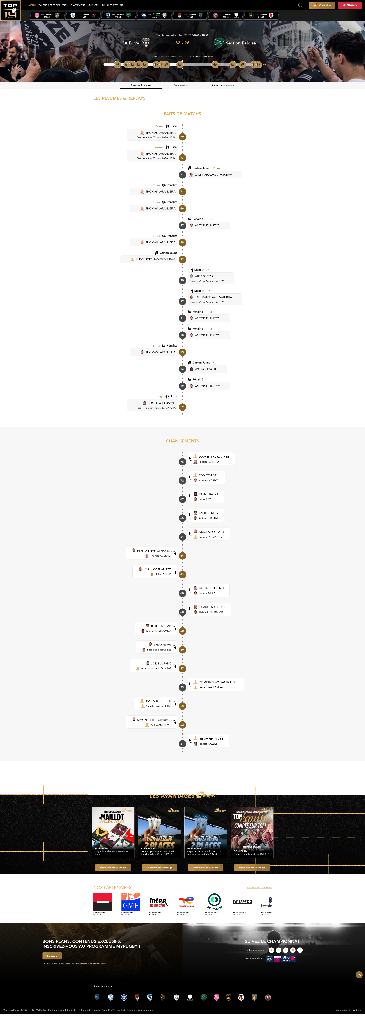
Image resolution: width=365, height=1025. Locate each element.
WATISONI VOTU (206, 369)
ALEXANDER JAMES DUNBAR (156, 259)
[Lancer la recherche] (299, 5)
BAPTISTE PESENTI (211, 588)
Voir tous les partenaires (259, 887)
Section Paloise (241, 43)
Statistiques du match (222, 85)
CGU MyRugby (38, 1010)
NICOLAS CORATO (211, 531)
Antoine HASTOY (215, 281)
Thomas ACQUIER (161, 555)
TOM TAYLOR (208, 475)
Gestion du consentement (140, 1010)
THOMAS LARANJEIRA (161, 132)
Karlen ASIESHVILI (161, 724)
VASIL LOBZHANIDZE (158, 569)
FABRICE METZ (209, 513)
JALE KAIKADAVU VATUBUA (213, 174)
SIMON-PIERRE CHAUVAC (154, 719)
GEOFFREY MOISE (211, 738)
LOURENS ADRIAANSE (214, 456)
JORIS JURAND (161, 663)
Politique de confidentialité (62, 1010)
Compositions (181, 85)
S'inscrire (52, 956)
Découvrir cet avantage (113, 867)
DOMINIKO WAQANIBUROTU (219, 682)
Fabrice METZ (207, 593)
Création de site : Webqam (348, 1010)
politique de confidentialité (93, 963)
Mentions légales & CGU (15, 1010)
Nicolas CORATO (209, 461)
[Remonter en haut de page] (359, 974)
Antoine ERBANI (208, 518)
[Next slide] (265, 901)
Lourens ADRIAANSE (211, 536)
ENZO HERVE (163, 644)
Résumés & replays (141, 85)
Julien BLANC (164, 574)
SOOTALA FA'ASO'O (162, 403)
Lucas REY (205, 499)
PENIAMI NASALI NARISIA (154, 550)
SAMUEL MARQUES (212, 607)
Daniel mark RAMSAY (211, 687)
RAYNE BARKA (208, 494)
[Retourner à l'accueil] (10, 10)
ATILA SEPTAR (204, 276)
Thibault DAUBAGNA (211, 611)
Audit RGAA (108, 1010)
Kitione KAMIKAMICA (159, 630)
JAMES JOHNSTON (158, 701)
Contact (121, 1010)
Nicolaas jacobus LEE (159, 649)
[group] (47, 16)
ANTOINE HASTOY (207, 225)
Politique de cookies (89, 1010)
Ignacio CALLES (208, 743)
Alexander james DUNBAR (156, 668)
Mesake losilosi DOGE (159, 706)
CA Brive (130, 43)
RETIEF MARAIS (161, 625)
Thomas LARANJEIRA (164, 137)
